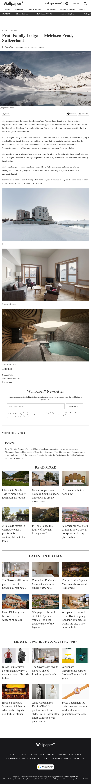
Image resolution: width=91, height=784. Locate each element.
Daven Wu (9, 47)
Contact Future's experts (32, 754)
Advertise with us (30, 758)
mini (24, 179)
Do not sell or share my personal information (62, 758)
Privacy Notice (69, 413)
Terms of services (33, 413)
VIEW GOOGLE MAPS (12, 432)
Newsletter (85, 114)
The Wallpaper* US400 (44, 14)
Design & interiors (34, 9)
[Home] (7, 9)
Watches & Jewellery (67, 9)
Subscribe (76, 3)
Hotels (14, 30)
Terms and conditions (56, 754)
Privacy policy (74, 754)
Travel (4, 30)
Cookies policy (13, 758)
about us (14, 754)
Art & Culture (50, 9)
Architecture (18, 9)
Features (40, 47)
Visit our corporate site (71, 777)
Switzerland (51, 120)
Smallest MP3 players (68, 14)
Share (7, 114)
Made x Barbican (22, 14)
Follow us (73, 114)
